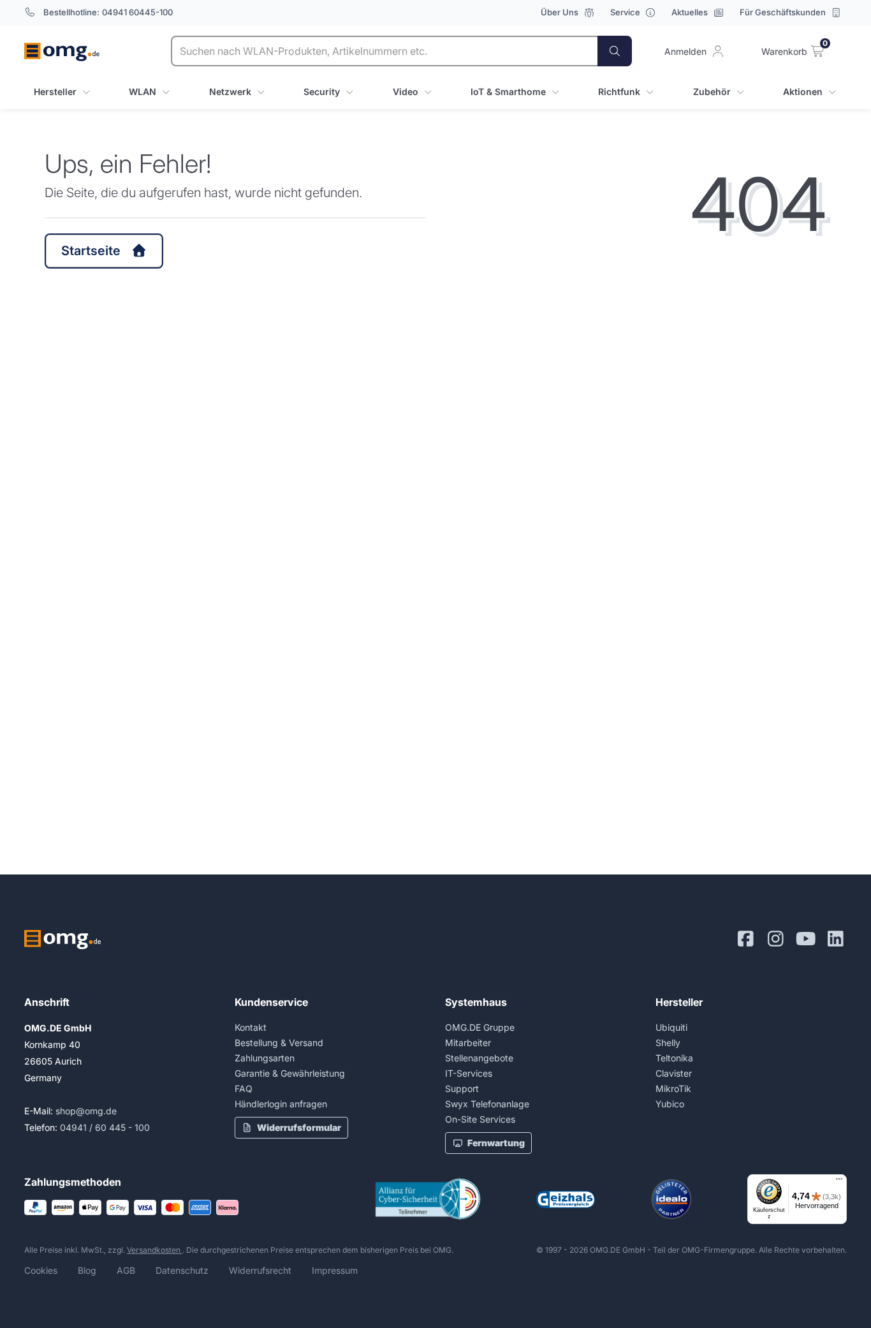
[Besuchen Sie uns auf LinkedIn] (835, 939)
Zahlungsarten (265, 1057)
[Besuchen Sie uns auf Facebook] (746, 939)
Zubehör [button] (712, 91)
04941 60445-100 (137, 12)
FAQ (244, 1088)
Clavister (673, 1073)
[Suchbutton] (614, 51)
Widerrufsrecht (260, 1270)
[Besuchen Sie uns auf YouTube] (805, 939)
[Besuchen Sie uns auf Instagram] (776, 939)
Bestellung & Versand (279, 1042)
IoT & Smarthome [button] (508, 91)
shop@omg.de (86, 1110)
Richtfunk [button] (619, 91)
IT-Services (468, 1073)
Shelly (667, 1042)
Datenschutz (182, 1270)
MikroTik (673, 1088)
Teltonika (674, 1057)
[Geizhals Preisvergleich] (565, 1199)
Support (462, 1088)
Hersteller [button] (55, 91)
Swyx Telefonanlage (487, 1103)
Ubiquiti (671, 1027)
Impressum (335, 1270)
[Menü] (839, 1182)
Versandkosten (154, 1250)
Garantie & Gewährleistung (290, 1073)
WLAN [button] (142, 91)
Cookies (40, 1270)
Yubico (669, 1103)
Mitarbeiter (468, 1042)
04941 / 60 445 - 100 (105, 1127)
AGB (126, 1270)
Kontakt (251, 1027)
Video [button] (405, 91)
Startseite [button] (91, 250)
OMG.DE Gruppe (480, 1027)
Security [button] (322, 91)
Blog (87, 1270)
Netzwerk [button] (230, 91)
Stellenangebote (479, 1057)
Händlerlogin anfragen (281, 1103)
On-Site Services (480, 1119)
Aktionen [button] (803, 91)
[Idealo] (671, 1199)
